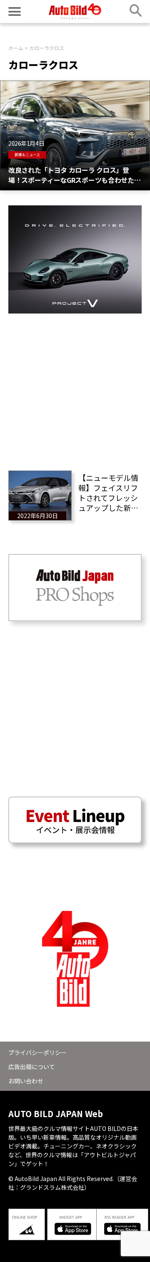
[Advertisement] (75, 389)
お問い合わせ (25, 1081)
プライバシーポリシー (37, 1052)
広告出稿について (31, 1066)
